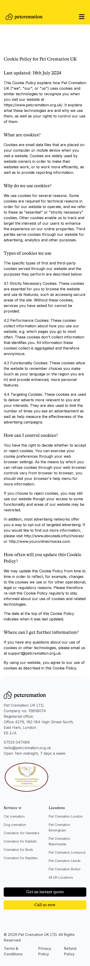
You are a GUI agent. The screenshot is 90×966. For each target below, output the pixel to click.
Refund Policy (70, 951)
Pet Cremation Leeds (65, 861)
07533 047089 (17, 742)
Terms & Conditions (13, 951)
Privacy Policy (44, 951)
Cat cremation (14, 816)
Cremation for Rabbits (20, 841)
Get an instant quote (45, 891)
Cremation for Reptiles (21, 858)
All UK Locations (61, 877)
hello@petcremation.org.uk (27, 747)
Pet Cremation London (66, 816)
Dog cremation (15, 825)
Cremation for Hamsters (21, 833)
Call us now (45, 904)
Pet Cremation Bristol (64, 869)
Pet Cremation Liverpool (67, 852)
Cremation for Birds (18, 850)
